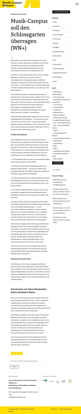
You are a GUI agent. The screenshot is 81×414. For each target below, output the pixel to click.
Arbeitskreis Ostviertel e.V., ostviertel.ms (61, 101)
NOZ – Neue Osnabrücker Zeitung (61, 126)
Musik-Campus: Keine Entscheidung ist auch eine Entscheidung (61, 201)
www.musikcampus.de (16, 380)
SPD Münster (57, 141)
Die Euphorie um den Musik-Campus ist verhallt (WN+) (61, 220)
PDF (54, 60)
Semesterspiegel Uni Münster (59, 134)
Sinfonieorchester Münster (61, 138)
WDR (55, 146)
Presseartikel (20, 361)
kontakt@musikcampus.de (17, 397)
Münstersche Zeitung (60, 118)
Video (55, 81)
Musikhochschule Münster (61, 120)
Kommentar (57, 39)
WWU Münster (58, 159)
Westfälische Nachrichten (61, 151)
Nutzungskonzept (58, 52)
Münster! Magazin (59, 115)
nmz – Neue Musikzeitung (61, 123)
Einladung (56, 30)
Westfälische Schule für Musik (60, 155)
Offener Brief (57, 56)
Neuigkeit (56, 47)
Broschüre (56, 26)
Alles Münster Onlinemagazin (57, 93)
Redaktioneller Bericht (60, 73)
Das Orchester (57, 105)
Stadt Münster (57, 143)
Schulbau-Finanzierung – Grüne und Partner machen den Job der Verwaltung (61, 191)
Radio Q (55, 131)
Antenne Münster (58, 97)
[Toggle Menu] (77, 4)
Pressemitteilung (58, 69)
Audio (55, 22)
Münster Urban (58, 113)
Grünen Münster (58, 107)
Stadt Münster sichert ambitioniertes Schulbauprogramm (60, 182)
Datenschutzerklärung (66, 409)
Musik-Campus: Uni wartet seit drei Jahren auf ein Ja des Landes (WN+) (61, 210)
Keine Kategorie (58, 35)
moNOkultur (57, 110)
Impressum (54, 409)
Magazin (56, 43)
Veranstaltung (57, 77)
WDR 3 (55, 148)
